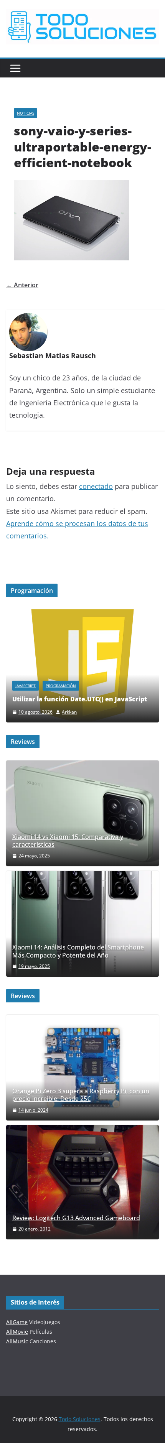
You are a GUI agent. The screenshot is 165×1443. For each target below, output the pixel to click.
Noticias (25, 113)
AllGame (17, 1322)
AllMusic (17, 1341)
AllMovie (17, 1331)
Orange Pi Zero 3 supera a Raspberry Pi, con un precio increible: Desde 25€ (80, 1095)
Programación (61, 685)
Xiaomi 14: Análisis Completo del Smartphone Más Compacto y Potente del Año (78, 951)
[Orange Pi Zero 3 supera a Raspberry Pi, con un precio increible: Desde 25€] (82, 1068)
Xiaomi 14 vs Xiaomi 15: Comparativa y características (67, 841)
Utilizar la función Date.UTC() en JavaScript (79, 699)
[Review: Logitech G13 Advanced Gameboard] (82, 1182)
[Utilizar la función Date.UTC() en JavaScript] (82, 614)
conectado (96, 486)
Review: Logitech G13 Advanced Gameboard (76, 1218)
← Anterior (22, 285)
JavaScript (25, 685)
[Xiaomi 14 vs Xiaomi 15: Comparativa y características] (82, 813)
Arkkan (69, 712)
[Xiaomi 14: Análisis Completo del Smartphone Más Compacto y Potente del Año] (82, 924)
